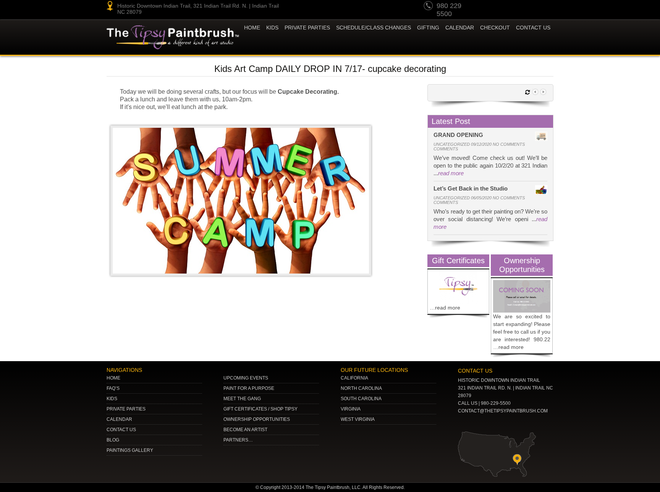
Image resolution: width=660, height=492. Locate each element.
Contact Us (533, 27)
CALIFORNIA (354, 378)
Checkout (495, 27)
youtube (488, 6)
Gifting (428, 27)
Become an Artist (245, 429)
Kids (112, 398)
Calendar (459, 27)
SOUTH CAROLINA (361, 398)
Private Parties (307, 27)
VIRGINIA (351, 409)
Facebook (546, 6)
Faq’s (113, 388)
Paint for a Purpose (248, 388)
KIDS (272, 27)
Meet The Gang (242, 398)
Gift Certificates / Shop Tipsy (260, 409)
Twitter (517, 6)
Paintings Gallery (130, 450)
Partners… (238, 440)
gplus (531, 6)
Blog (113, 440)
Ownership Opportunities (256, 419)
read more (451, 173)
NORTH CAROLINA (361, 388)
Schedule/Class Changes (373, 27)
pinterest (502, 6)
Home (252, 27)
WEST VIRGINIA (358, 419)
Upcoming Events (245, 378)
